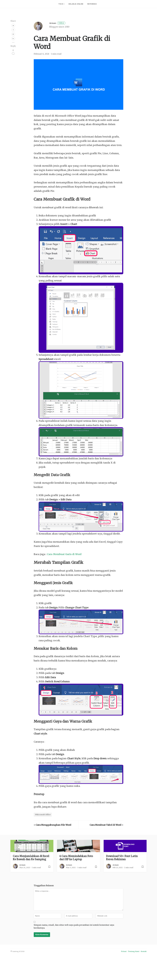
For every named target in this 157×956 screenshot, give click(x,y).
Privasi (123, 951)
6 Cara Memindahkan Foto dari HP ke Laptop (76, 858)
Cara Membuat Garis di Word (64, 554)
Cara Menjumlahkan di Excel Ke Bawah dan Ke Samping (31, 858)
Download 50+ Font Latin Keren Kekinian (122, 858)
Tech (60, 4)
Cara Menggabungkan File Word (53, 824)
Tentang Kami (133, 951)
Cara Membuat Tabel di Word (105, 824)
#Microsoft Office (43, 814)
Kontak (144, 951)
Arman (56, 23)
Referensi (92, 4)
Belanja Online (76, 4)
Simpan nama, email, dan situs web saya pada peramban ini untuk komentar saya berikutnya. (74, 926)
